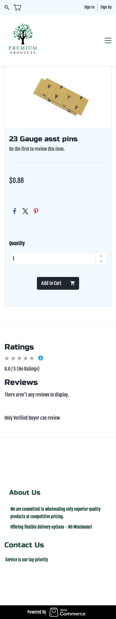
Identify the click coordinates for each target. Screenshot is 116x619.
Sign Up (106, 7)
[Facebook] (14, 211)
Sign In (89, 7)
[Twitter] (25, 211)
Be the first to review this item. (37, 149)
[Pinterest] (36, 211)
